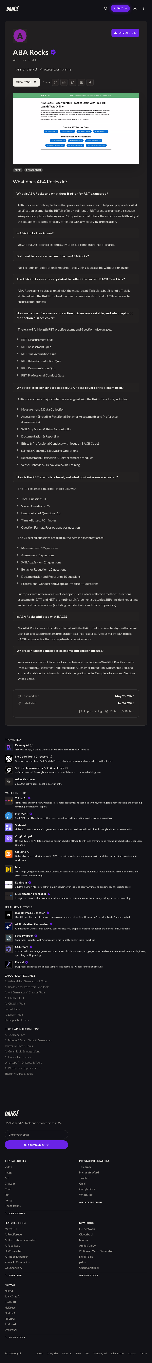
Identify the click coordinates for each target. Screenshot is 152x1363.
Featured (67, 1353)
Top (87, 1353)
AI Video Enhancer (16, 1256)
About (39, 1353)
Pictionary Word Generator (96, 1251)
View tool (24, 82)
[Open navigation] (143, 8)
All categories (15, 1213)
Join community (34, 1144)
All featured (13, 1275)
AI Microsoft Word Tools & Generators (28, 1040)
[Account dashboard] (135, 8)
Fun (7, 1194)
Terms (143, 1353)
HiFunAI (10, 1318)
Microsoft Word (89, 1172)
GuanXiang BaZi (89, 1267)
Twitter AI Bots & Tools (19, 1046)
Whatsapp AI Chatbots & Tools (23, 1062)
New (78, 1353)
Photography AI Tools (18, 1020)
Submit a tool (117, 1353)
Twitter (84, 1178)
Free (18, 170)
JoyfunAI (10, 1324)
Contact (132, 1353)
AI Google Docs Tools (18, 1057)
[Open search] (105, 8)
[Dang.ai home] (12, 8)
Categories (52, 1353)
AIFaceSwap (12, 1245)
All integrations (90, 1202)
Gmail (82, 1183)
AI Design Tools (14, 1014)
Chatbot (10, 1183)
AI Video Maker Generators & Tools (26, 981)
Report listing (93, 711)
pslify (82, 1262)
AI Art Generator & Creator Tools (25, 992)
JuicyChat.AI (13, 1296)
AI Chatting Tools (15, 1003)
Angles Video (87, 1245)
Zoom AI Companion (17, 1262)
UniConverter (13, 1251)
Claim (113, 711)
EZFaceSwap (87, 1229)
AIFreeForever (14, 1234)
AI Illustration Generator (20, 1240)
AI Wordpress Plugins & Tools (23, 1068)
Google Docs (87, 1189)
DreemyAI (11, 1329)
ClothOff (10, 1302)
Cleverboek (86, 1234)
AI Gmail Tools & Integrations (22, 1051)
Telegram (85, 1167)
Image (8, 1172)
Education (33, 170)
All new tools (88, 1275)
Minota (83, 1240)
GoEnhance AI (14, 1267)
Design (9, 1200)
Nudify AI (10, 1313)
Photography (13, 1205)
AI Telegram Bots (15, 1034)
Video (8, 1167)
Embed (129, 711)
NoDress (10, 1307)
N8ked (9, 1290)
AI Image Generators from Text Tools (27, 986)
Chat (8, 1189)
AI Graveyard (100, 1353)
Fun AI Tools (12, 1009)
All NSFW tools (15, 1337)
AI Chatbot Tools (15, 998)
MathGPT (11, 1229)
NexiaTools (86, 1256)
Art (7, 1178)
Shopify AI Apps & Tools (19, 1073)
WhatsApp (86, 1194)
